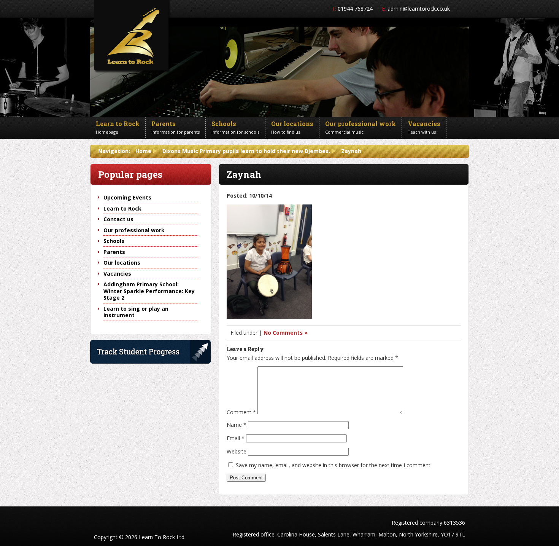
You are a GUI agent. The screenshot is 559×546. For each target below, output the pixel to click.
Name (236, 424)
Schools (113, 240)
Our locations (121, 262)
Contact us (118, 219)
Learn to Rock (122, 208)
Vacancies (117, 273)
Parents (114, 251)
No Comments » (286, 332)
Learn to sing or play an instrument (135, 312)
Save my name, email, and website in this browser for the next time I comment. (334, 465)
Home (143, 151)
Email (236, 438)
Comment (241, 412)
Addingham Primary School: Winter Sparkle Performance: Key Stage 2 (149, 291)
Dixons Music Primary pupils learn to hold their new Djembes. (246, 151)
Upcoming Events (127, 197)
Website (236, 451)
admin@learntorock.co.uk (418, 8)
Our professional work (134, 230)
